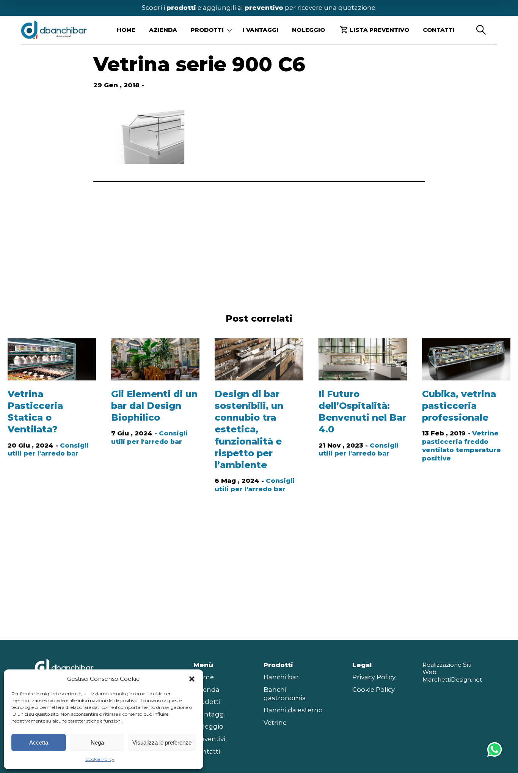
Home (126, 29)
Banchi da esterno (293, 710)
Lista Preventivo (379, 29)
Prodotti (206, 701)
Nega (97, 742)
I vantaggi (260, 29)
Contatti (439, 29)
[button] (192, 679)
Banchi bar (281, 677)
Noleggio (308, 29)
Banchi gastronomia (285, 694)
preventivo (264, 7)
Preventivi (209, 739)
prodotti (181, 7)
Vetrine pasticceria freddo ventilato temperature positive (461, 445)
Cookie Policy (100, 759)
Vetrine (275, 722)
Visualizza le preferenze (162, 742)
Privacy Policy (374, 677)
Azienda (163, 29)
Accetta (38, 742)
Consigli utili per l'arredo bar (48, 449)
